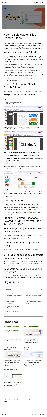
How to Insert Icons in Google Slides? (13, 307)
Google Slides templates (33, 78)
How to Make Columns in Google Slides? (14, 296)
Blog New (36, 2)
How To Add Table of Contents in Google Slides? (33, 296)
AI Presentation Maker (30, 212)
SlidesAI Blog (5, 2)
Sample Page (42, 2)
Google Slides (5, 399)
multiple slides (24, 43)
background (29, 162)
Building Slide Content (28, 399)
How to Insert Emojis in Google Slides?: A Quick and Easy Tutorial (33, 300)
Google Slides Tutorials (11, 283)
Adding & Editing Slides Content (15, 399)
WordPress (42, 414)
